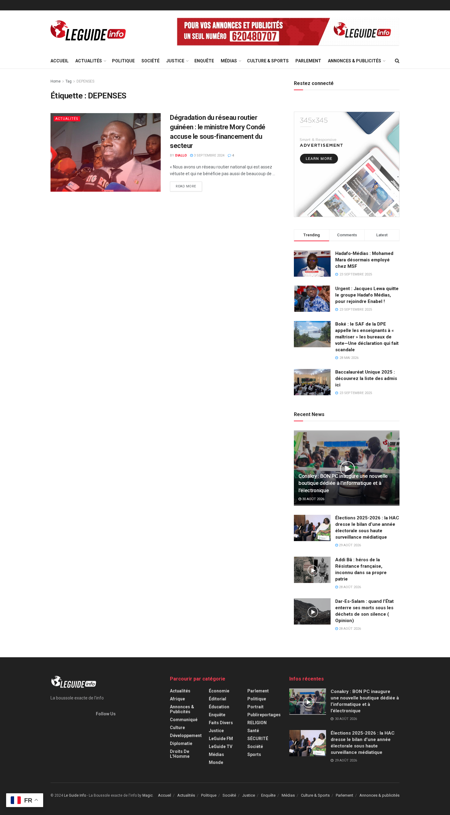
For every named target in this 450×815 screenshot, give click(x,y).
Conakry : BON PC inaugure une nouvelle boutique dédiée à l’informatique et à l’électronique (343, 483)
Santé (253, 730)
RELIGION (257, 722)
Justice (175, 60)
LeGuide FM (221, 738)
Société (150, 60)
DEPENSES (85, 81)
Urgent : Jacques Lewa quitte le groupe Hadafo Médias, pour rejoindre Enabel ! (367, 295)
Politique (123, 60)
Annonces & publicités (354, 60)
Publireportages (264, 714)
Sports (254, 754)
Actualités (88, 60)
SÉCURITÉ (257, 738)
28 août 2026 (349, 587)
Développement (186, 735)
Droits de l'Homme (179, 754)
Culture (177, 727)
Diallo (181, 155)
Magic (147, 795)
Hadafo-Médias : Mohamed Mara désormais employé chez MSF (364, 260)
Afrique (177, 698)
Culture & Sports (268, 60)
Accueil (60, 60)
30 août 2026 (312, 499)
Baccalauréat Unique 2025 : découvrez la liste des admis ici (366, 378)
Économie (219, 690)
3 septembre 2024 (208, 155)
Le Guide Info (75, 795)
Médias (229, 60)
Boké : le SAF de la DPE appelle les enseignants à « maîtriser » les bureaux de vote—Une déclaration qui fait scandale (367, 336)
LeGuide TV (220, 746)
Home (56, 81)
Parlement (308, 60)
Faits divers (221, 722)
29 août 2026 (349, 545)
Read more (186, 186)
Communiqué (183, 719)
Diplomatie (181, 743)
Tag (69, 81)
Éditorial (217, 698)
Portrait (255, 706)
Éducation (219, 706)
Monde (216, 762)
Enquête (204, 60)
